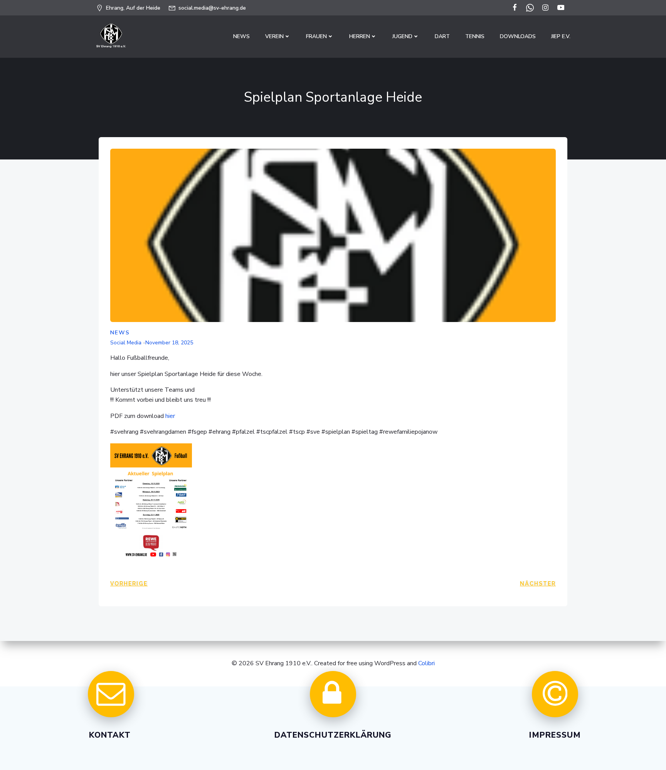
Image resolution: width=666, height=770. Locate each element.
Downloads (518, 36)
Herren (359, 36)
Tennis (474, 36)
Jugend (402, 36)
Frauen (316, 36)
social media (125, 342)
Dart (442, 36)
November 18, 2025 (169, 342)
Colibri (426, 663)
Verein (274, 36)
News (241, 36)
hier (170, 416)
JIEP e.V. (560, 36)
